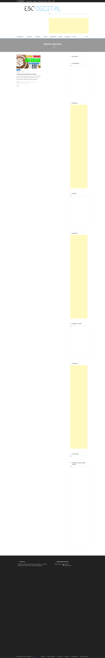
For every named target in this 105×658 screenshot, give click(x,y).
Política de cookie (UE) (84, 656)
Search (86, 36)
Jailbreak (18, 69)
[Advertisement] (69, 25)
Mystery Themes (34, 656)
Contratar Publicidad (74, 656)
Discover (18, 85)
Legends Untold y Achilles (42, 1)
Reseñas (60, 36)
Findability (35, 1)
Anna (23, 71)
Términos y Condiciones (51, 656)
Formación (37, 36)
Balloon (49, 1)
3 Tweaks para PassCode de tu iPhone (26, 74)
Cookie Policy (66, 656)
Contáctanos (43, 656)
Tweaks (27, 83)
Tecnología (29, 36)
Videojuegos (67, 36)
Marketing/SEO (53, 36)
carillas (53, 1)
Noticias (45, 36)
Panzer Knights (29, 1)
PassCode (22, 83)
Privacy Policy (59, 656)
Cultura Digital (19, 36)
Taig (25, 83)
